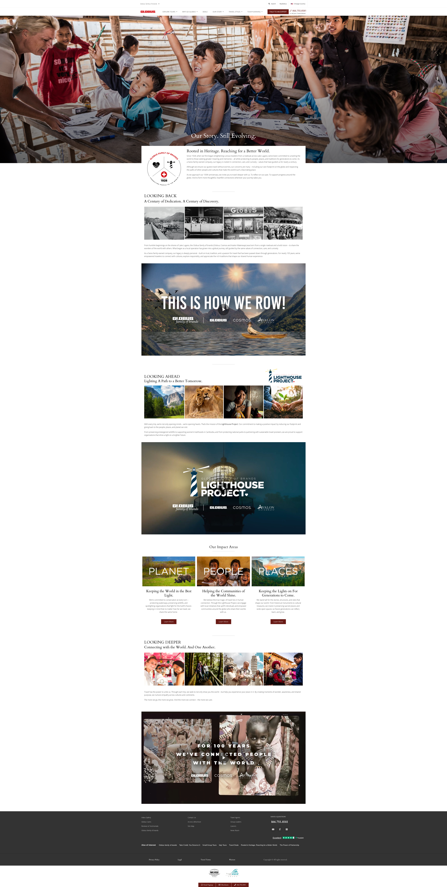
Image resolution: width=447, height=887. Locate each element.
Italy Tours (223, 845)
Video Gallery (146, 817)
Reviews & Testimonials (149, 826)
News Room (234, 830)
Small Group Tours (209, 845)
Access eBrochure (194, 822)
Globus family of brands (148, 4)
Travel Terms (206, 859)
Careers (233, 826)
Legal (180, 859)
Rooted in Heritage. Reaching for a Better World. (259, 845)
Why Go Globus (189, 12)
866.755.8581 (299, 10)
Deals (205, 12)
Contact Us (192, 817)
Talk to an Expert (278, 11)
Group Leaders (235, 822)
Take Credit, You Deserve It (189, 845)
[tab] (168, 594)
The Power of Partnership (289, 845)
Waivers (232, 859)
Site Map (191, 826)
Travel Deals (234, 845)
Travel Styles (234, 12)
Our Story (217, 12)
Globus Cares (146, 822)
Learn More (169, 621)
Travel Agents (235, 817)
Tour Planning (254, 12)
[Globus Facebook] (279, 829)
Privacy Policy (154, 859)
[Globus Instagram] (286, 829)
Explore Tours (169, 12)
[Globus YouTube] (273, 829)
